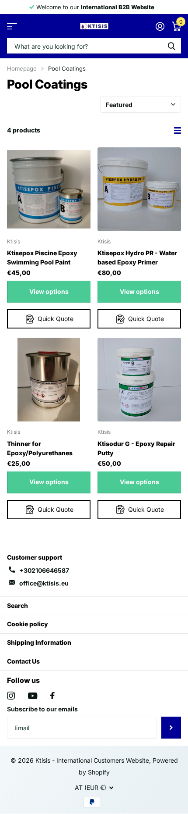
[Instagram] (11, 696)
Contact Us (23, 661)
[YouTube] (32, 696)
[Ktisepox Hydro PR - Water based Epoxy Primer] (139, 189)
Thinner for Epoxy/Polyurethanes (40, 448)
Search (17, 605)
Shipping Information (39, 642)
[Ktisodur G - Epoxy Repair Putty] (139, 379)
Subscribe (171, 728)
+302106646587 (44, 570)
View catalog (12, 26)
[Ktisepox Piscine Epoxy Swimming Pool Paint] (49, 189)
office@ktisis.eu (44, 583)
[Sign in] (159, 26)
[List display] (177, 130)
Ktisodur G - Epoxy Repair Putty (136, 448)
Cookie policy (27, 624)
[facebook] (52, 695)
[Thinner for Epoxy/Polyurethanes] (49, 379)
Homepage (22, 68)
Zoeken (171, 46)
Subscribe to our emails (42, 709)
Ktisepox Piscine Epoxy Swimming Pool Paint (42, 257)
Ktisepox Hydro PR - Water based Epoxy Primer (137, 257)
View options (49, 291)
